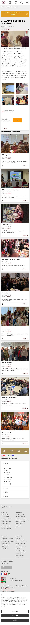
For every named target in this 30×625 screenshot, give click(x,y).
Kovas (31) (8, 479)
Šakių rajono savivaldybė (16, 580)
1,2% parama (4, 546)
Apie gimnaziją (5, 514)
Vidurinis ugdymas (20, 514)
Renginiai (16, 6)
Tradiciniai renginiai (6, 525)
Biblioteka (18, 526)
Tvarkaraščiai (7, 507)
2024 (6, 492)
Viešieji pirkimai (5, 548)
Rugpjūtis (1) (9, 468)
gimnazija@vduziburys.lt (8, 590)
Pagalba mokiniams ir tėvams (22, 519)
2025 (6, 488)
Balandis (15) (9, 477)
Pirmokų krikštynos (7, 432)
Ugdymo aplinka (5, 516)
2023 (6, 496)
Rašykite (4, 567)
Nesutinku (15, 616)
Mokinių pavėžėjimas (20, 521)
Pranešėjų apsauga (20, 550)
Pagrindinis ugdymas (20, 516)
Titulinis (3, 6)
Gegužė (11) (8, 475)
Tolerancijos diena (7, 327)
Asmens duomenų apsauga (22, 541)
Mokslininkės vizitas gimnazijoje (10, 189)
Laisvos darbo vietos (20, 540)
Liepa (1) (7, 470)
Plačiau (24, 166)
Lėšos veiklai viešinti (6, 543)
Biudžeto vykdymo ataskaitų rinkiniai (8, 539)
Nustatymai (15, 611)
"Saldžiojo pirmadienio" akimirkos (11, 259)
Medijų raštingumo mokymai (9, 397)
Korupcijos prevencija (20, 551)
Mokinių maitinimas (20, 523)
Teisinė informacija (20, 555)
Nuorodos (18, 538)
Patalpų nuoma (19, 525)
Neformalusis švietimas (21, 518)
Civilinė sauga (19, 553)
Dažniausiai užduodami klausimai (21, 547)
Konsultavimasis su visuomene (20, 544)
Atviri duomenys (19, 557)
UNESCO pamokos (6, 155)
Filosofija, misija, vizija (7, 518)
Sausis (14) (8, 484)
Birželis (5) (8, 472)
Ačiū (16, 120)
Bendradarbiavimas (6, 526)
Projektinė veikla (5, 545)
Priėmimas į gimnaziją (6, 528)
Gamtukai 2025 (6, 293)
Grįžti (5, 128)
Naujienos (9, 6)
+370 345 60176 (6, 588)
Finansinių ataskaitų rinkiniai (8, 541)
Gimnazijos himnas (6, 523)
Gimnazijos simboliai (6, 521)
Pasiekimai (4, 519)
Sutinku (15, 620)
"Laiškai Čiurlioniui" (7, 224)
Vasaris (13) (9, 481)
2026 (6, 464)
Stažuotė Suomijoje (7, 362)
